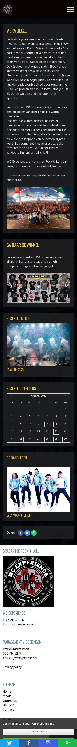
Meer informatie (38, 732)
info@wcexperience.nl (21, 624)
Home (7, 691)
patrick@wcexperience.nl (20, 658)
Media (7, 696)
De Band (8, 705)
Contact (8, 709)
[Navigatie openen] (70, 10)
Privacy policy (12, 667)
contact (12, 180)
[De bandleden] (38, 489)
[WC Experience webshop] (38, 288)
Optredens (10, 700)
